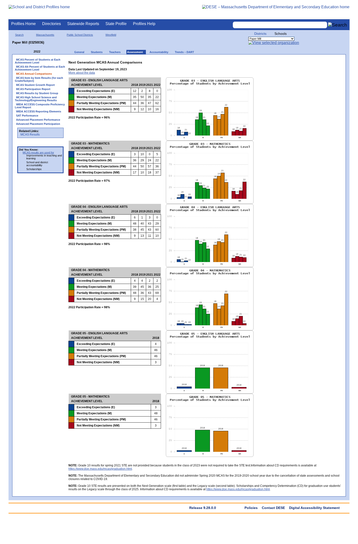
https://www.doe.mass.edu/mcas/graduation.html (100, 469)
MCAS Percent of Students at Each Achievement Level (37, 61)
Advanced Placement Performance (38, 119)
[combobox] (280, 25)
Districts (260, 34)
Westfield (110, 34)
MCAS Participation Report (33, 89)
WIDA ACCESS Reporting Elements (38, 111)
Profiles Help (144, 24)
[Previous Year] (30, 52)
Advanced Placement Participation (38, 123)
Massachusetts (45, 34)
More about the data (81, 72)
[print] (313, 61)
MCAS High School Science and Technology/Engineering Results (36, 99)
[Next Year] (47, 52)
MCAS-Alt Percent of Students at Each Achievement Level (40, 68)
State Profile (116, 24)
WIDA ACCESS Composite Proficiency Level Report (40, 106)
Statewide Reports (83, 24)
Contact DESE (273, 508)
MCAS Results (30, 134)
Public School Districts (80, 34)
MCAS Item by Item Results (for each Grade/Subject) (39, 79)
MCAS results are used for (38, 152)
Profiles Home (23, 24)
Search (19, 34)
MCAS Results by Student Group (37, 93)
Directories (51, 24)
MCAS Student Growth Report (35, 84)
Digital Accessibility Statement (314, 508)
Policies (251, 508)
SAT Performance (27, 115)
